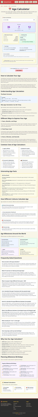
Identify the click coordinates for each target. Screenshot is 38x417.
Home (16, 2)
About (27, 2)
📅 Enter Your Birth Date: (7, 17)
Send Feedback (19, 70)
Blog (31, 2)
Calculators (21, 2)
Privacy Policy (28, 403)
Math (9, 6)
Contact (35, 2)
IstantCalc (7, 2)
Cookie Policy (28, 404)
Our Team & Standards (17, 406)
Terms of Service (29, 406)
